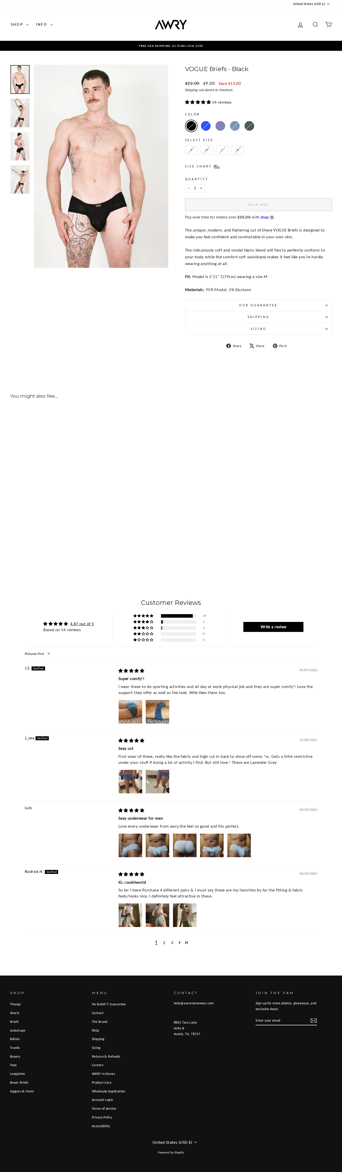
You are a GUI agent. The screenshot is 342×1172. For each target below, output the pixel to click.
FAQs (95, 1030)
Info (42, 24)
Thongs (15, 1004)
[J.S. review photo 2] (157, 712)
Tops (13, 1065)
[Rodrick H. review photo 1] (130, 915)
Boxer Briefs (19, 1082)
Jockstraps (17, 1030)
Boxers (15, 1056)
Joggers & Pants (22, 1091)
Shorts (15, 1013)
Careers (97, 1065)
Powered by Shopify (171, 1152)
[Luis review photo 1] (130, 845)
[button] (143, 616)
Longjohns (17, 1073)
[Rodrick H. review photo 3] (185, 915)
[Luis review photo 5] (239, 845)
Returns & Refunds (106, 1056)
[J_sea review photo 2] (157, 782)
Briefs (14, 1021)
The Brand (99, 1021)
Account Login (102, 1099)
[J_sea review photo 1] (130, 782)
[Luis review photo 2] (157, 845)
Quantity (196, 179)
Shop (18, 24)
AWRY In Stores (103, 1073)
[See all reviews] (198, 102)
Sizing (258, 329)
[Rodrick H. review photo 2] (157, 915)
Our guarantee (258, 305)
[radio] (191, 126)
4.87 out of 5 (82, 623)
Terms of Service (104, 1108)
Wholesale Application (108, 1091)
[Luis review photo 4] (212, 845)
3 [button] (172, 942)
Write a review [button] (273, 626)
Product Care (101, 1082)
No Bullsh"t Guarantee (109, 1004)
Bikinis (15, 1039)
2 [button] (164, 942)
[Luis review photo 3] (185, 845)
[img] (131, 670)
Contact (98, 1013)
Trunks (15, 1047)
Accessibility (101, 1126)
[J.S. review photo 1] (130, 712)
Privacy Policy (102, 1117)
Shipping (191, 90)
